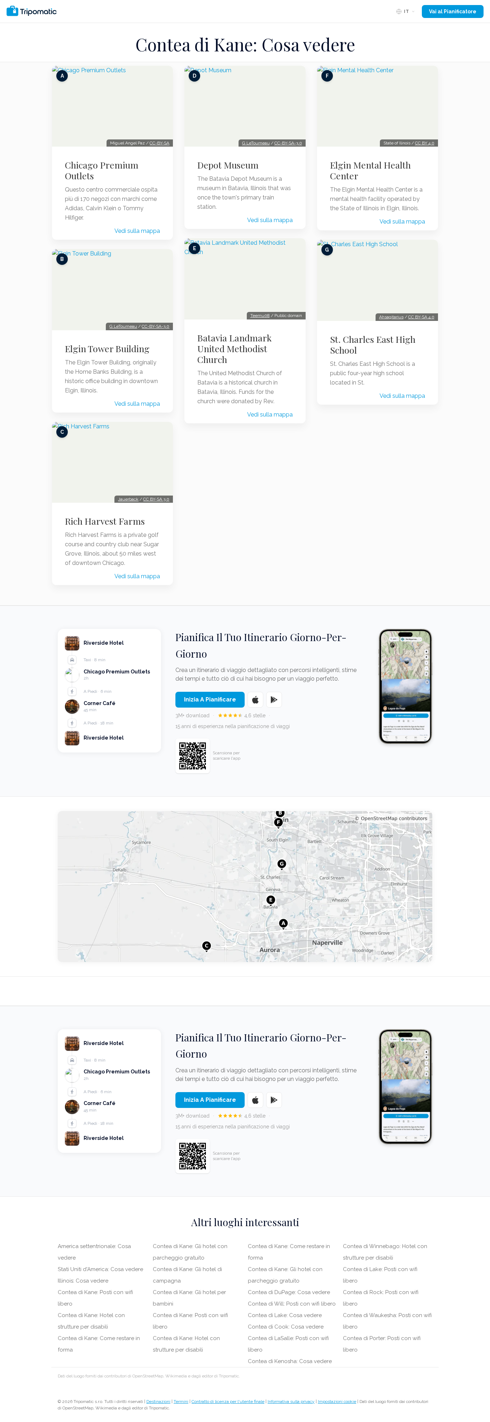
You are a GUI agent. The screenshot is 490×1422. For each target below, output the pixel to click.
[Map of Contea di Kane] (245, 886)
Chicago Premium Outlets (101, 170)
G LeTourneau (123, 326)
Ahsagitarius (391, 316)
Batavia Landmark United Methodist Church (234, 348)
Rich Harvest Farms (105, 521)
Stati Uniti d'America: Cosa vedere (100, 1269)
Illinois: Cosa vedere (83, 1281)
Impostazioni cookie (337, 1401)
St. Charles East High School (372, 344)
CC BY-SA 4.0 (421, 316)
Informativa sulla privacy (291, 1401)
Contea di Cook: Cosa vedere (286, 1327)
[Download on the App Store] (255, 700)
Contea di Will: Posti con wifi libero (292, 1304)
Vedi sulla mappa (137, 230)
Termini (181, 1401)
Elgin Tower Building (107, 348)
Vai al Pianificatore (452, 11)
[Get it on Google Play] (274, 700)
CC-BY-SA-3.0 (155, 326)
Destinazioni (158, 1401)
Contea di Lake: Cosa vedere (285, 1315)
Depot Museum (228, 165)
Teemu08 (260, 315)
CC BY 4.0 (424, 143)
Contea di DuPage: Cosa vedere (289, 1292)
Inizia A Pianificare (210, 699)
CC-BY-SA (159, 143)
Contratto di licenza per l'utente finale (228, 1401)
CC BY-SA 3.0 (156, 499)
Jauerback (128, 499)
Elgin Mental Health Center (370, 170)
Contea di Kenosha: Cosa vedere (290, 1361)
